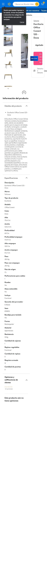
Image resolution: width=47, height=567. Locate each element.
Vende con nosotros (31, 10)
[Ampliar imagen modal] (24, 92)
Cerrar (22, 22)
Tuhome (36, 21)
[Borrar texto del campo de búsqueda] (33, 4)
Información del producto (15, 98)
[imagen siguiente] (8, 88)
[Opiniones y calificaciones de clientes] (26, 379)
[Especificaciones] (26, 178)
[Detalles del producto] (26, 106)
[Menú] (3, 4)
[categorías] (37, 4)
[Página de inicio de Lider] (9, 4)
